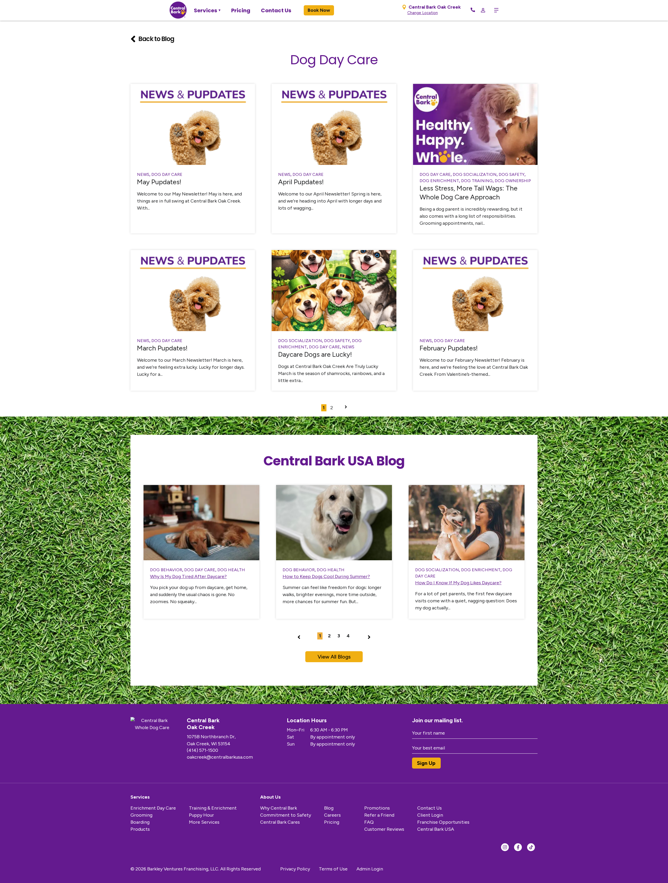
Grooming (141, 815)
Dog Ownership (513, 180)
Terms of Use (333, 869)
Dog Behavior (166, 569)
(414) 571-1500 (202, 750)
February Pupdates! (449, 348)
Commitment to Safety (285, 815)
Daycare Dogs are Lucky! (315, 354)
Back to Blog (156, 38)
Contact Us (276, 10)
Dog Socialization (475, 174)
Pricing (240, 10)
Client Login (430, 815)
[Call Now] (473, 10)
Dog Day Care (166, 174)
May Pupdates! (159, 182)
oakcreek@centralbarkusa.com (220, 757)
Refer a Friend (379, 815)
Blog (328, 808)
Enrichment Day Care (153, 808)
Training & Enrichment (213, 808)
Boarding (140, 822)
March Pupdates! (162, 348)
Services (205, 10)
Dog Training (477, 180)
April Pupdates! (301, 182)
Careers (332, 815)
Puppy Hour (201, 815)
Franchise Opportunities (443, 822)
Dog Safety (511, 174)
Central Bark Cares (280, 822)
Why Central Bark (278, 808)
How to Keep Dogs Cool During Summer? (326, 576)
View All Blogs (334, 657)
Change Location (422, 12)
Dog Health (231, 569)
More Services (204, 822)
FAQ (369, 822)
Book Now (319, 10)
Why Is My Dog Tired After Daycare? (188, 576)
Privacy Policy (295, 869)
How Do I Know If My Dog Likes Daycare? (458, 583)
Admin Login (369, 869)
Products (140, 829)
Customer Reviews (384, 829)
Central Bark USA (435, 829)
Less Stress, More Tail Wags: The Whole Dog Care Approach (468, 192)
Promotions (377, 808)
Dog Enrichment (439, 180)
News (143, 174)
